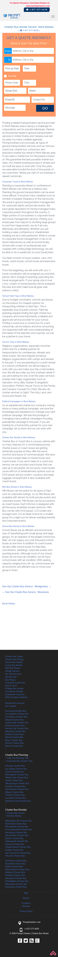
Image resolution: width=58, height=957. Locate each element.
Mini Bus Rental (12, 668)
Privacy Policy (26, 911)
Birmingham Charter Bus (16, 774)
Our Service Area (13, 674)
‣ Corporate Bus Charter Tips (18, 761)
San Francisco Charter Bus (18, 853)
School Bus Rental (13, 662)
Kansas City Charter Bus (16, 728)
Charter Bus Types (14, 656)
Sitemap (26, 906)
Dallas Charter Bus (14, 866)
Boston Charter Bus (14, 838)
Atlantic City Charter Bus (16, 777)
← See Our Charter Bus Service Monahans (25, 592)
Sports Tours (11, 685)
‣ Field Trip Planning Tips (17, 758)
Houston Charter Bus (15, 856)
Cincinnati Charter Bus (15, 711)
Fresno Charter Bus (14, 771)
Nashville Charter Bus (15, 863)
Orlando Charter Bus (15, 725)
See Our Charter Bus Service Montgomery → (26, 586)
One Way (12, 76)
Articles (26, 898)
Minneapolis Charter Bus (16, 826)
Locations (26, 903)
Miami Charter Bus (14, 746)
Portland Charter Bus (15, 875)
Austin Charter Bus (14, 780)
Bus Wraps (10, 680)
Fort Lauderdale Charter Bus (18, 829)
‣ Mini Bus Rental (13, 816)
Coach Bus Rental (13, 665)
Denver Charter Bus (14, 743)
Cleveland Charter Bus (15, 878)
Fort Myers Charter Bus (16, 717)
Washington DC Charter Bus (18, 820)
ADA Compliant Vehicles (16, 697)
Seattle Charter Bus (14, 850)
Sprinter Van (11, 677)
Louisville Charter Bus (15, 798)
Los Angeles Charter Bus (17, 714)
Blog (26, 893)
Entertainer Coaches (15, 694)
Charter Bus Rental (40, 933)
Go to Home (8, 603)
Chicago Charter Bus (15, 766)
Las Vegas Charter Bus (16, 769)
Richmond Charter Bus (16, 823)
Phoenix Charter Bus (15, 795)
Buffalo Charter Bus (14, 734)
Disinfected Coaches (15, 703)
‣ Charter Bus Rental (15, 813)
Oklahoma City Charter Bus (18, 801)
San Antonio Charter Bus (16, 789)
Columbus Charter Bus (16, 887)
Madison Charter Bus (15, 872)
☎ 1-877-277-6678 (36, 9)
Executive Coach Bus (15, 682)
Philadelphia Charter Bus (17, 881)
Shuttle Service (12, 671)
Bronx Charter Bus (14, 740)
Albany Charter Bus (14, 792)
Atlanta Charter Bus (14, 719)
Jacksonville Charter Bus (16, 722)
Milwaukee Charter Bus (16, 884)
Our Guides (10, 706)
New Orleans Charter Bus (17, 869)
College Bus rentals (14, 688)
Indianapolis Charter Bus (16, 841)
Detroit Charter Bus (14, 737)
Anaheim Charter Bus (15, 786)
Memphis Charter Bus (15, 731)
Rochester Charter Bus (16, 860)
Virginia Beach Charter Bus (18, 847)
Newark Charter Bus (14, 844)
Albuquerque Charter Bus (17, 783)
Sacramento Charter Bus (17, 835)
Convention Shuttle (14, 691)
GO (45, 108)
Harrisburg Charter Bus (16, 832)
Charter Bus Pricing (14, 659)
